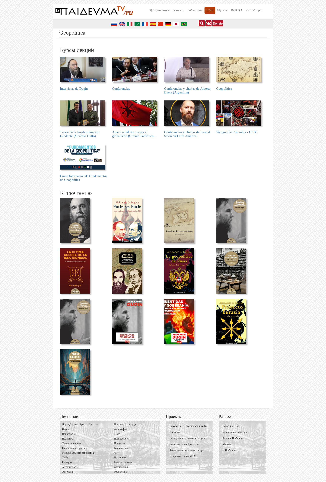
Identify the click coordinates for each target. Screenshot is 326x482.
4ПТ (116, 452)
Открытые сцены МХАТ (183, 456)
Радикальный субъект (74, 448)
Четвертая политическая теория (187, 438)
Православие (121, 438)
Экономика (120, 471)
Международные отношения (78, 452)
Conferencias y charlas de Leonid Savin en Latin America (187, 134)
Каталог (178, 10)
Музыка (222, 10)
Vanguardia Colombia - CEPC (237, 132)
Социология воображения (184, 444)
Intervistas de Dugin (74, 88)
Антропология (70, 467)
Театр (117, 434)
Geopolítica (224, 88)
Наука (65, 429)
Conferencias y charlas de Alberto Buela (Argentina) (187, 90)
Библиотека (195, 10)
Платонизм (120, 457)
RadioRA (237, 10)
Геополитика (121, 448)
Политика (67, 438)
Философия (120, 429)
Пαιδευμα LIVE (231, 426)
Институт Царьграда (125, 424)
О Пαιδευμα (253, 10)
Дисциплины (159, 10)
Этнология (68, 471)
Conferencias (121, 88)
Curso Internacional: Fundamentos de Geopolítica (83, 178)
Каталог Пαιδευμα (232, 438)
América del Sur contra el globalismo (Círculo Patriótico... (134, 134)
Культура (67, 462)
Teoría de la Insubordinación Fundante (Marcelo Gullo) (79, 134)
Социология (121, 467)
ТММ (65, 457)
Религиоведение (123, 462)
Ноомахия (119, 443)
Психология (68, 434)
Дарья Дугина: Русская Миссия (80, 424)
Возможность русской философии (189, 426)
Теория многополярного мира (187, 450)
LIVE (209, 10)
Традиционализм (72, 443)
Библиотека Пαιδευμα (234, 432)
